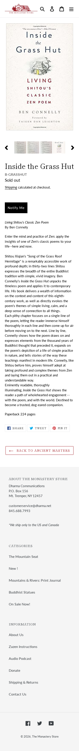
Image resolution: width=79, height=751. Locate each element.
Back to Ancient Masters (43, 450)
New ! (13, 568)
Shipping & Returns (23, 682)
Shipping (11, 187)
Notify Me (16, 208)
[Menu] (71, 9)
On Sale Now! (19, 604)
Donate (14, 670)
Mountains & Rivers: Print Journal (35, 580)
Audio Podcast (20, 658)
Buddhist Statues (22, 592)
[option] (20, 147)
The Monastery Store (45, 736)
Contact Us (17, 694)
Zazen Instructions (23, 646)
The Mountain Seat (23, 556)
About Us (16, 635)
